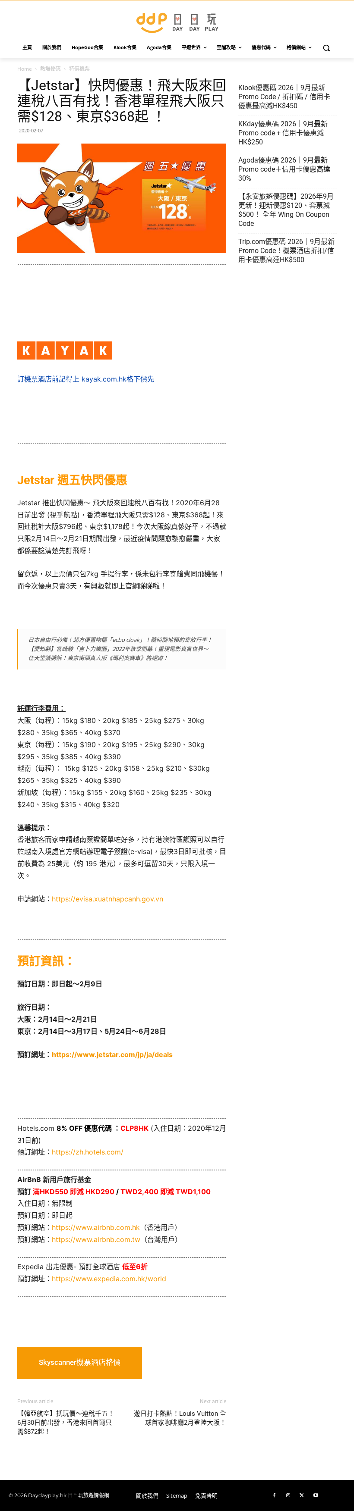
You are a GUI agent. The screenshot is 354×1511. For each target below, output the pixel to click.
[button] (326, 48)
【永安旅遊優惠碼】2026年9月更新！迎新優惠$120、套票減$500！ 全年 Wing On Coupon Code (286, 210)
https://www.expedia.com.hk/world (109, 1278)
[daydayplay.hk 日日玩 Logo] (177, 21)
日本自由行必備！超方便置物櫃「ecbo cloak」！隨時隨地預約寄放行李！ (120, 640)
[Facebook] (274, 1495)
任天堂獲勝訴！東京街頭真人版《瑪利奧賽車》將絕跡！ (98, 658)
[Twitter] (302, 1495)
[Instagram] (288, 1495)
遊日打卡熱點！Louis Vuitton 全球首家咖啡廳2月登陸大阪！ (180, 1418)
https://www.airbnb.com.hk (96, 1227)
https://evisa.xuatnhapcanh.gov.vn (107, 899)
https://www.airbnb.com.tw (96, 1239)
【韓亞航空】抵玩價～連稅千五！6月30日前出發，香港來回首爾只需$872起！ (65, 1423)
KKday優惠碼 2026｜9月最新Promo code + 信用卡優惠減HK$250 (283, 133)
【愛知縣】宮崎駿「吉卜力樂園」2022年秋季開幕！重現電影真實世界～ (118, 649)
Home (24, 68)
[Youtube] (315, 1495)
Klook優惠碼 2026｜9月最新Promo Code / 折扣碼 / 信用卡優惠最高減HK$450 (284, 97)
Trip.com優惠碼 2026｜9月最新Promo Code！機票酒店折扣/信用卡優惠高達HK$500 (286, 251)
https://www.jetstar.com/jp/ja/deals (112, 1054)
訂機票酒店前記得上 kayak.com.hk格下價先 (85, 379)
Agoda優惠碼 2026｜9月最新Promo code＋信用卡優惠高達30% (284, 169)
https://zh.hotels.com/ (87, 1152)
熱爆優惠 (50, 68)
